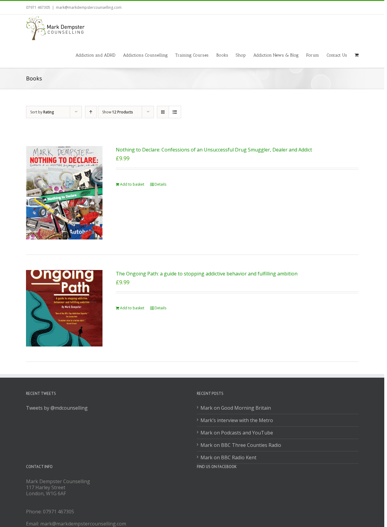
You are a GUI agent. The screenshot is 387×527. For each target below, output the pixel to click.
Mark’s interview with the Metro (236, 420)
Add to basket (132, 184)
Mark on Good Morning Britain (235, 408)
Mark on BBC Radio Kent (228, 457)
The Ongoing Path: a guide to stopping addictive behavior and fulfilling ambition (207, 273)
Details (160, 184)
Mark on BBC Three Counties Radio (240, 445)
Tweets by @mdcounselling (57, 408)
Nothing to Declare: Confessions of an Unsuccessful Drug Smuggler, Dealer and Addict (214, 149)
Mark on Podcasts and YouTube (236, 433)
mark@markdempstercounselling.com (89, 7)
